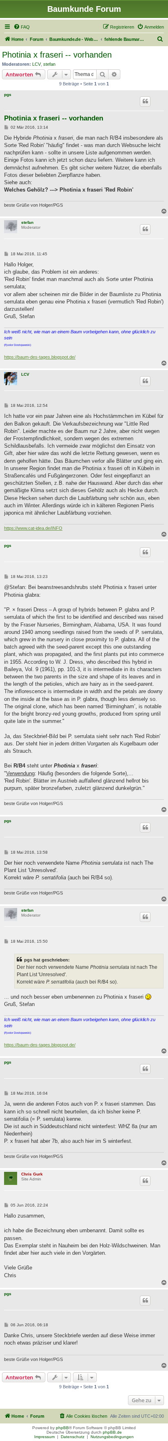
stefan (49, 64)
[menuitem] (21, 27)
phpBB (62, 1427)
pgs (7, 94)
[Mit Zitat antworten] (145, 101)
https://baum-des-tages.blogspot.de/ (39, 357)
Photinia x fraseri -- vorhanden (57, 54)
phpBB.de (112, 1432)
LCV (36, 64)
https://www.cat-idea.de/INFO (33, 528)
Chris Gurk (32, 1174)
